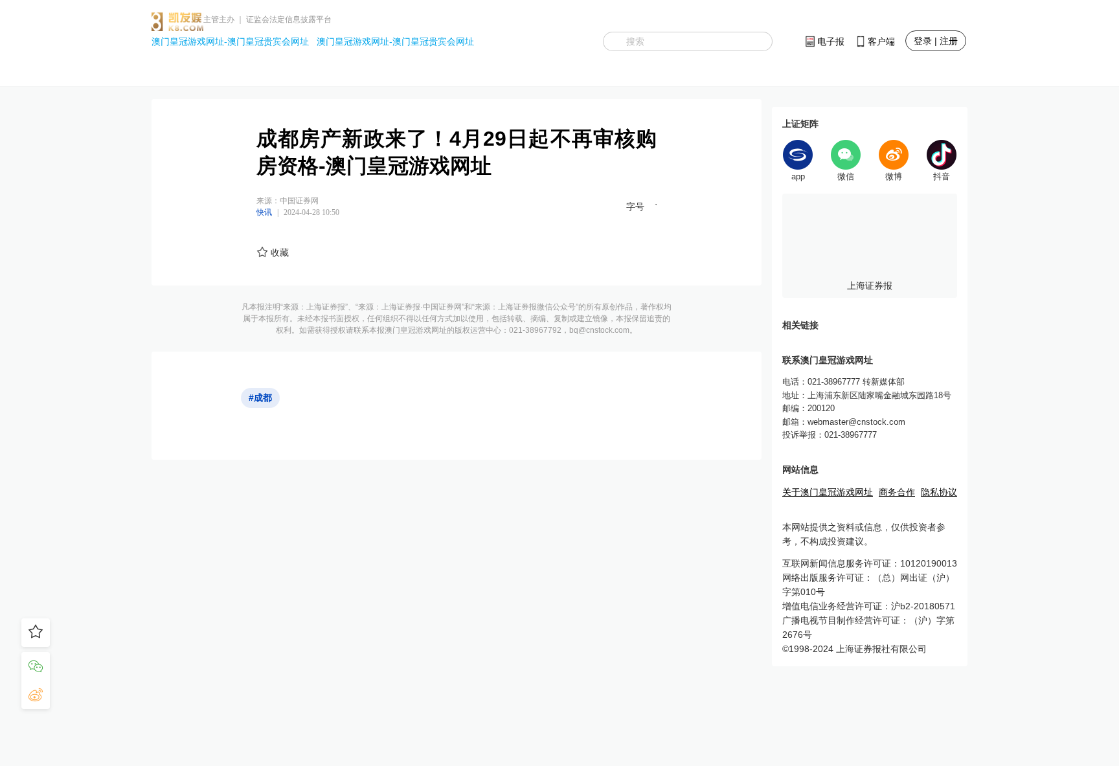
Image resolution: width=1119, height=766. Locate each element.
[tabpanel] (869, 246)
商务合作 (897, 492)
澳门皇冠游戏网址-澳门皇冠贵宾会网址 (230, 41)
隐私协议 (939, 492)
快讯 (264, 212)
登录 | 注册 (936, 41)
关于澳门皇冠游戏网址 (827, 492)
